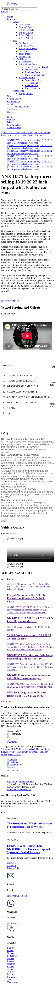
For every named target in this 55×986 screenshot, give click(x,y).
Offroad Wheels (26, 30)
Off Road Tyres (26, 46)
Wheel (16, 22)
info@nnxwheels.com (17, 896)
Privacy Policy (14, 868)
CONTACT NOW (10, 301)
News (9, 96)
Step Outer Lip (31, 85)
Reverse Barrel (31, 69)
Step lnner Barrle (32, 72)
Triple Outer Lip (32, 88)
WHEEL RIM (14, 754)
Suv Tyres (23, 51)
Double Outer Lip (33, 80)
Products (11, 19)
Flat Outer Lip (31, 83)
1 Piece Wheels (26, 35)
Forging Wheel (26, 32)
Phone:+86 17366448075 (19, 789)
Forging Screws (26, 93)
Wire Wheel (24, 24)
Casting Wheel (25, 27)
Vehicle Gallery (14, 98)
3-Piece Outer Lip (27, 77)
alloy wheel (11, 751)
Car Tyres (23, 43)
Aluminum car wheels (28, 751)
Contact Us (12, 112)
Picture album (13, 101)
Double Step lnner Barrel (36, 67)
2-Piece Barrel (25, 61)
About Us (11, 104)
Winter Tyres (25, 56)
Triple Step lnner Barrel (35, 75)
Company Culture (21, 106)
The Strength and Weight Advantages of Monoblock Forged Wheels (29, 825)
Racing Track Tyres (28, 48)
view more (6, 701)
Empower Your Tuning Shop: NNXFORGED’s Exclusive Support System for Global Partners (28, 849)
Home (10, 16)
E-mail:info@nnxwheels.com (20, 781)
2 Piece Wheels (26, 38)
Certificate (12, 109)
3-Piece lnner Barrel (28, 64)
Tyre (15, 40)
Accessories (18, 91)
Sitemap (5, 749)
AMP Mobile (16, 749)
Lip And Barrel (20, 59)
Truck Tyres (24, 53)
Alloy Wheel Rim (31, 749)
